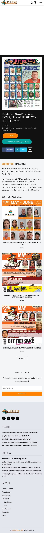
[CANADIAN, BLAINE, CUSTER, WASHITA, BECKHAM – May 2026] (22, 325)
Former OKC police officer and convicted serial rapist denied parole (21, 471)
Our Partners (5, 518)
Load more (21, 358)
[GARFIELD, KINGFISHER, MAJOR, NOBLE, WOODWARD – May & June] (22, 220)
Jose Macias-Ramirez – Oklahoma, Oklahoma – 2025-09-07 (19, 442)
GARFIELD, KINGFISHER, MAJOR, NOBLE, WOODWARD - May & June (22, 243)
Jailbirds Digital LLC (17, 530)
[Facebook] (4, 418)
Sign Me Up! (22, 394)
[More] (30, 150)
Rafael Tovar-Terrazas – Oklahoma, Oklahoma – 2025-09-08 (19, 433)
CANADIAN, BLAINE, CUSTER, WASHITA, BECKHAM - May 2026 (22, 348)
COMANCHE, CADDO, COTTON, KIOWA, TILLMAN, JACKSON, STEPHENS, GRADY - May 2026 (22, 296)
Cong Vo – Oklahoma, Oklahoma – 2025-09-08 (15, 436)
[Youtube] (17, 418)
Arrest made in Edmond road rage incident (14, 459)
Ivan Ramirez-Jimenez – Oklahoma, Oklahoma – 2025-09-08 (19, 446)
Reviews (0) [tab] (20, 164)
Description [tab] (8, 164)
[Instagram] (8, 418)
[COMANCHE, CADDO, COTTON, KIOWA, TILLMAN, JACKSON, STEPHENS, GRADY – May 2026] (22, 272)
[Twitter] (13, 418)
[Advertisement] (22, 32)
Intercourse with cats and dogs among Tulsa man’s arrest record (21, 467)
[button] (38, 61)
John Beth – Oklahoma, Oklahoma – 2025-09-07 (16, 439)
